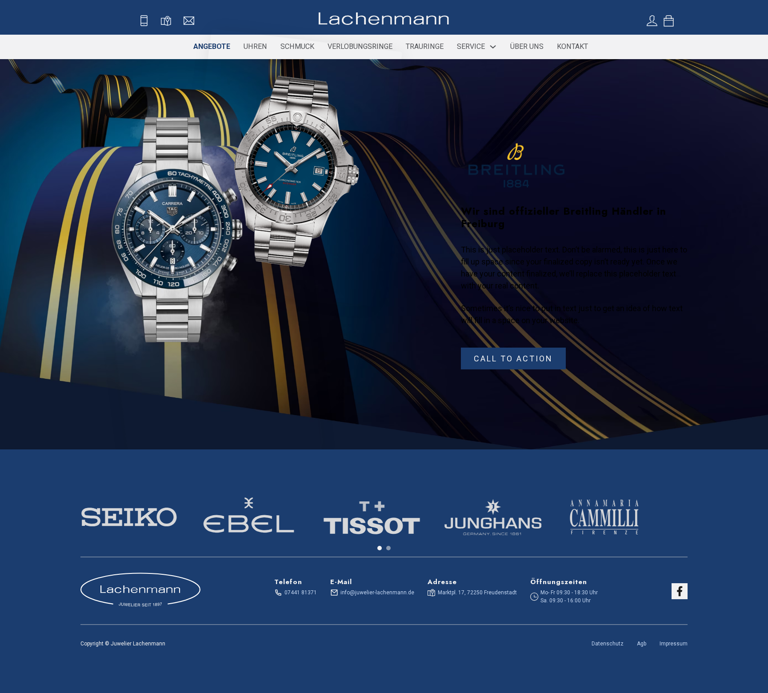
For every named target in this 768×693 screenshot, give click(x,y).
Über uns (527, 46)
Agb (641, 644)
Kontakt (572, 46)
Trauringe (425, 46)
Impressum (674, 644)
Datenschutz (608, 644)
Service (471, 46)
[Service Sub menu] (492, 46)
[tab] (379, 548)
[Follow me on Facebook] (680, 591)
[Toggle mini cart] (668, 21)
